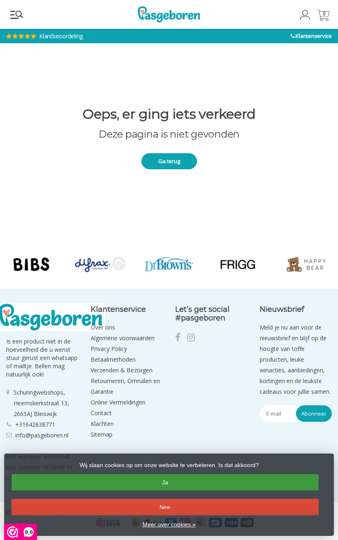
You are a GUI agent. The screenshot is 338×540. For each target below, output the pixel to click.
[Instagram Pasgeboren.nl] (193, 338)
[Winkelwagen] (323, 19)
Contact (101, 413)
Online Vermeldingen (118, 402)
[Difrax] (100, 264)
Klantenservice (314, 36)
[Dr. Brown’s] (169, 264)
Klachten (102, 424)
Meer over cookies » (169, 524)
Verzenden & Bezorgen (122, 370)
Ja (165, 482)
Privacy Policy (109, 349)
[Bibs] (31, 264)
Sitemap (102, 434)
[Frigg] (238, 264)
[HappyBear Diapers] (307, 264)
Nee (165, 507)
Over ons (103, 327)
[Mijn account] (305, 17)
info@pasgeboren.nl (41, 435)
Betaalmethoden (113, 359)
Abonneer (313, 413)
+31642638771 (35, 424)
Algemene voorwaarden (123, 338)
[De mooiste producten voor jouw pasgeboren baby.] (169, 14)
